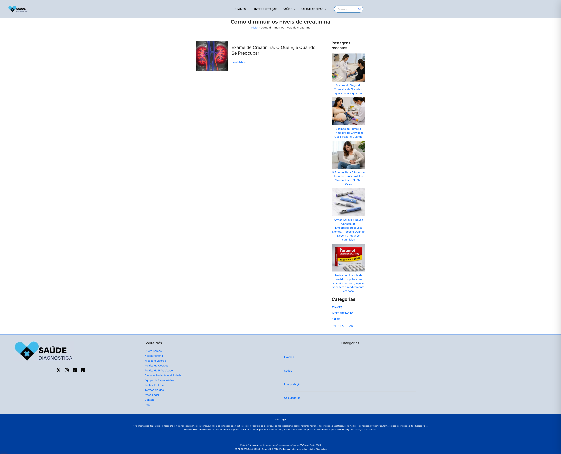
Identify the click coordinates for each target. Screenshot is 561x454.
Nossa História (154, 355)
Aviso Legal (152, 394)
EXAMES (240, 9)
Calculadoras (292, 397)
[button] (247, 9)
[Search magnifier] (360, 9)
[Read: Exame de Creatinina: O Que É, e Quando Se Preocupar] (212, 55)
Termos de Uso (154, 389)
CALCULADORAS (312, 9)
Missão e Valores (155, 360)
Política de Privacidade (159, 370)
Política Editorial (154, 385)
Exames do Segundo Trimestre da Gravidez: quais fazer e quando (348, 89)
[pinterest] (83, 370)
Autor (148, 404)
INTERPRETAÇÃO (265, 9)
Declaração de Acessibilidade (163, 375)
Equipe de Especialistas (159, 380)
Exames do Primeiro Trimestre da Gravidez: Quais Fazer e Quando (348, 132)
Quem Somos (153, 350)
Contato (150, 399)
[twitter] (59, 370)
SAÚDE (287, 9)
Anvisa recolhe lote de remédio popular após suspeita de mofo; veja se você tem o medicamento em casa (348, 283)
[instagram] (67, 370)
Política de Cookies (156, 365)
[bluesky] (75, 370)
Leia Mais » (238, 62)
